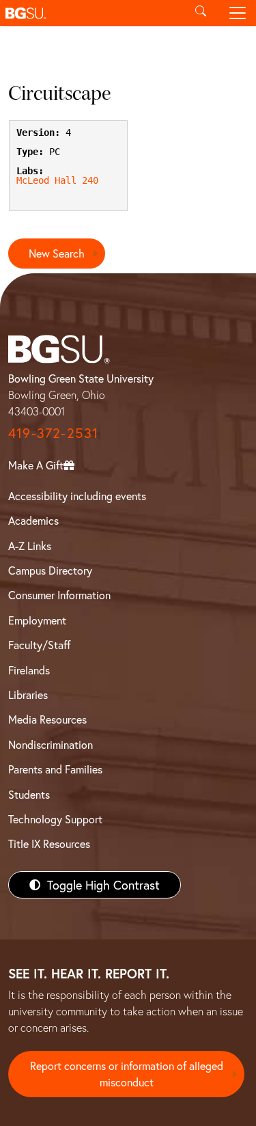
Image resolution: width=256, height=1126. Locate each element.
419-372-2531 (53, 433)
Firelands (29, 670)
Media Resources (47, 719)
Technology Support (55, 819)
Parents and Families (55, 769)
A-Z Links (29, 545)
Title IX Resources (49, 843)
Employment (37, 620)
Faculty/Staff (39, 644)
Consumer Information (59, 595)
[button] (91, 13)
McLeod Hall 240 (57, 180)
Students (29, 794)
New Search (57, 253)
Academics (33, 520)
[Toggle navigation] (237, 13)
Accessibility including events (77, 496)
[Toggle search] (200, 13)
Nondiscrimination (50, 744)
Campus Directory (50, 570)
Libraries (28, 694)
